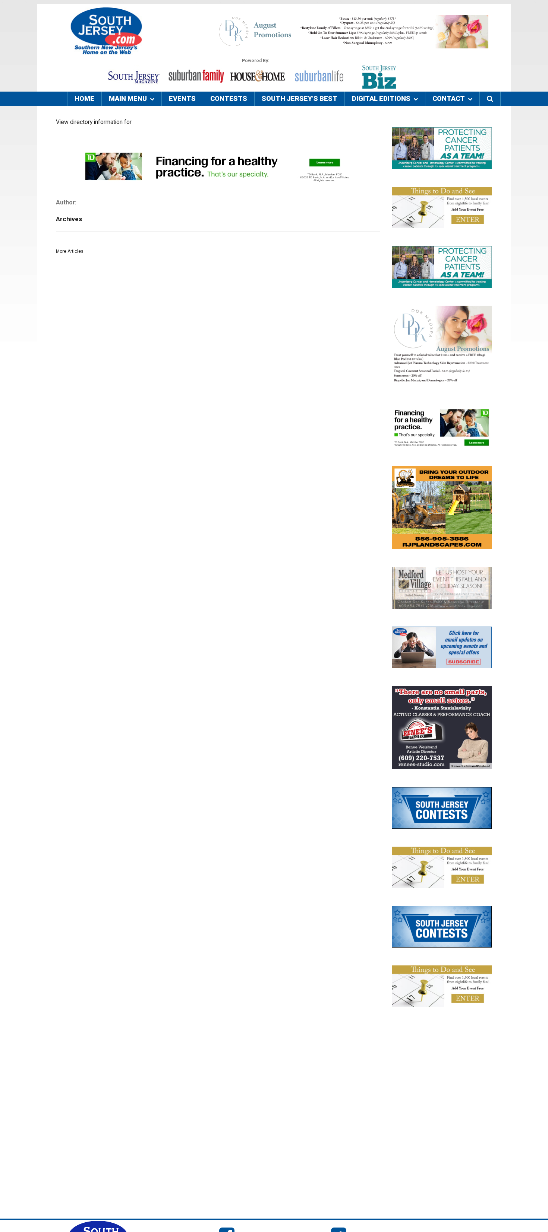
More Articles (70, 251)
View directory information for (94, 122)
